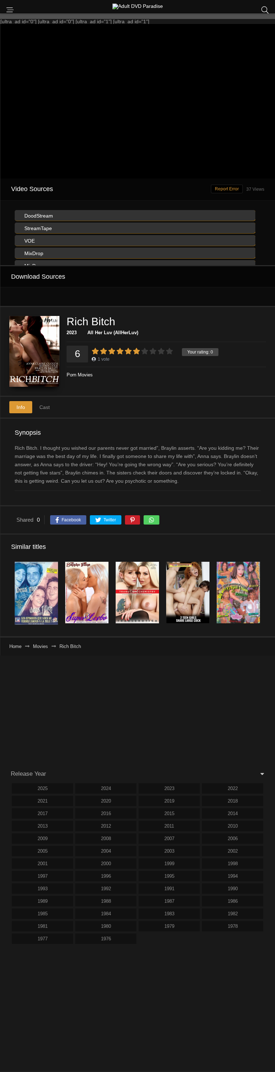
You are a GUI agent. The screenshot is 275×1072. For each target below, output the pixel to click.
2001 (43, 863)
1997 (43, 876)
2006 (233, 838)
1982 (233, 913)
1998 (233, 863)
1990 (233, 888)
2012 (106, 826)
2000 (106, 863)
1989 (43, 901)
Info (20, 407)
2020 (106, 801)
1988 (106, 901)
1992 (106, 888)
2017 (43, 813)
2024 (106, 788)
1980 (106, 926)
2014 (233, 813)
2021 (43, 801)
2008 (106, 838)
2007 (169, 838)
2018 (233, 801)
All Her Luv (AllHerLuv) (112, 332)
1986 (233, 901)
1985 (43, 913)
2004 (106, 851)
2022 (233, 788)
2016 (106, 813)
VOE (29, 241)
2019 (169, 801)
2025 (43, 788)
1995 (169, 876)
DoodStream (38, 216)
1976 (106, 938)
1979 (169, 926)
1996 (106, 876)
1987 (169, 901)
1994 (233, 876)
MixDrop (33, 253)
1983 (169, 913)
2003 (169, 851)
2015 (169, 813)
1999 (169, 863)
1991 (169, 888)
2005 (43, 851)
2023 (72, 332)
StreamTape (37, 228)
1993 (43, 888)
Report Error (227, 188)
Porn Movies (80, 374)
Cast (44, 407)
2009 (43, 838)
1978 (233, 926)
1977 (43, 938)
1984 (106, 913)
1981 (43, 926)
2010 (233, 826)
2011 (169, 826)
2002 (233, 851)
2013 (43, 826)
